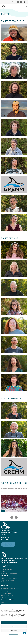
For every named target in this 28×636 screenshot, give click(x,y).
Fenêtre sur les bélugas (7, 595)
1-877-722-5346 (5, 565)
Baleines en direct (6, 593)
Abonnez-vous (9, 544)
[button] (26, 606)
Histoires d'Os (5, 597)
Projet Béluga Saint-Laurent (9, 578)
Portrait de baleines (6, 592)
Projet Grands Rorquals (7, 580)
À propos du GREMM (6, 569)
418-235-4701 (5, 539)
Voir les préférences (14, 630)
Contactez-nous (7, 1)
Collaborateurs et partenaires (9, 573)
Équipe (3, 571)
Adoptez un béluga (6, 604)
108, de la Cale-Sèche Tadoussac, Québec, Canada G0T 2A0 (9, 532)
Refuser (14, 626)
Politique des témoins (13, 634)
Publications (4, 582)
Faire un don (4, 602)
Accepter (14, 622)
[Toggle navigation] (26, 6)
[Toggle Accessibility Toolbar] (24, 633)
